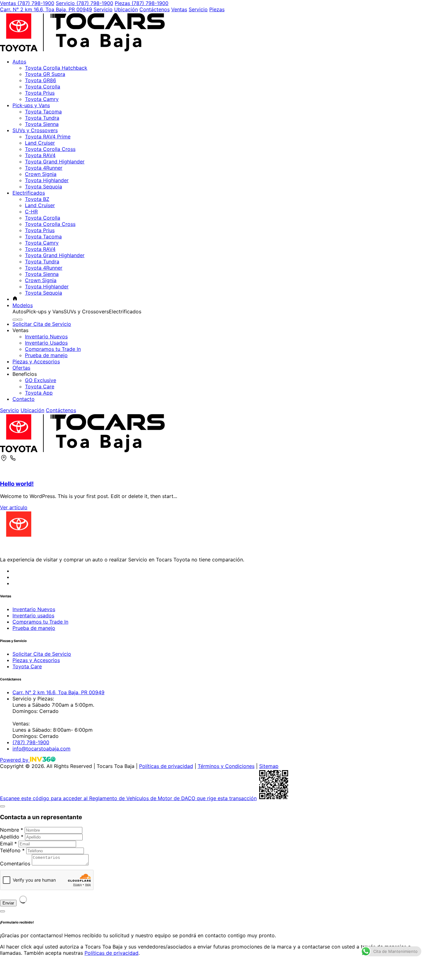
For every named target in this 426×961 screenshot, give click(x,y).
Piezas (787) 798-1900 (141, 3)
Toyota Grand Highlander (55, 161)
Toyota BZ (37, 199)
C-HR (31, 211)
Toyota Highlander (47, 180)
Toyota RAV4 (40, 155)
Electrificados (28, 193)
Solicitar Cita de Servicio (41, 324)
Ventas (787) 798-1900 (27, 3)
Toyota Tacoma (43, 111)
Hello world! (17, 483)
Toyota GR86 (40, 80)
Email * (8, 843)
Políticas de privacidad (166, 766)
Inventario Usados (46, 343)
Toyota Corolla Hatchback (56, 68)
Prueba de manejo (46, 355)
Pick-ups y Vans (31, 105)
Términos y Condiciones (226, 766)
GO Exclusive (40, 380)
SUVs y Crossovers (35, 130)
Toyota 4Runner (43, 168)
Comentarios (15, 863)
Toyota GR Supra (45, 74)
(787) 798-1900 (30, 742)
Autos (19, 61)
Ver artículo (13, 507)
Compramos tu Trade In (53, 349)
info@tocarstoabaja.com (41, 748)
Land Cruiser (40, 143)
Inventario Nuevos (46, 336)
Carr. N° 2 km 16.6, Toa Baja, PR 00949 (46, 9)
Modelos (22, 305)
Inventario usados (33, 615)
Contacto (23, 399)
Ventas (179, 9)
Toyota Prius (40, 93)
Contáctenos (154, 9)
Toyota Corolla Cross (50, 149)
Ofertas (21, 368)
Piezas (217, 9)
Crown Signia (40, 174)
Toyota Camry (42, 99)
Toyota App (39, 393)
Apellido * (11, 837)
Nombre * (11, 830)
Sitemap (268, 766)
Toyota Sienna (42, 124)
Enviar (8, 903)
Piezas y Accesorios (36, 361)
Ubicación (126, 9)
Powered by (15, 760)
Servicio (103, 9)
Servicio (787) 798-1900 (84, 3)
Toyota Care (39, 386)
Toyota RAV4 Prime (47, 136)
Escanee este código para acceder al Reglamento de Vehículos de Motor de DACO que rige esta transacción (128, 798)
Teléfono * (12, 850)
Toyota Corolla (42, 86)
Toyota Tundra (42, 118)
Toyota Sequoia (43, 186)
